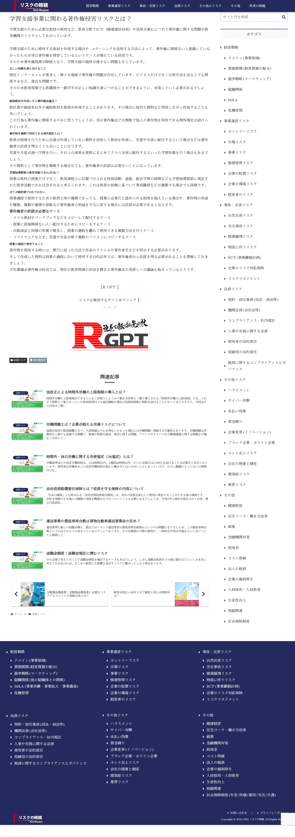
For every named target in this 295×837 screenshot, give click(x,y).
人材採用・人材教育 (244, 590)
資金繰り (235, 422)
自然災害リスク (240, 215)
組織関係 (235, 89)
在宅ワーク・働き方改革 (248, 516)
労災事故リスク (240, 226)
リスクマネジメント (244, 279)
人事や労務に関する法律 (248, 331)
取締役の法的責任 (242, 352)
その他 (229, 495)
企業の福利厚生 (240, 579)
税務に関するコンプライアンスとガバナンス (257, 366)
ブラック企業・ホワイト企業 (251, 443)
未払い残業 (237, 411)
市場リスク (237, 142)
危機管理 (235, 110)
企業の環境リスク (242, 184)
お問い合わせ (238, 813)
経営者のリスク (240, 195)
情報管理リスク (240, 163)
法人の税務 (237, 569)
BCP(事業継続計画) (245, 257)
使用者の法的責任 (242, 342)
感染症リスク (239, 474)
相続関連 (235, 611)
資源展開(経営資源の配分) (250, 68)
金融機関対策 (239, 537)
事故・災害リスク (238, 205)
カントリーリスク (242, 131)
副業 (231, 527)
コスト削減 (237, 558)
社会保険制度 (239, 621)
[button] (283, 17)
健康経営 (235, 506)
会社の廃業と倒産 (242, 464)
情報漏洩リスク (240, 236)
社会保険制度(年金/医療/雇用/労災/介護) (241, 795)
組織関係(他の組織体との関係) (39, 680)
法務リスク (20, 360)
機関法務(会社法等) (244, 310)
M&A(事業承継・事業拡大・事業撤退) (46, 686)
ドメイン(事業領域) (244, 58)
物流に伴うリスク (242, 247)
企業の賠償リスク (242, 173)
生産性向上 (237, 600)
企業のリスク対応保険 (246, 268)
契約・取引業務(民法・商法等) (253, 300)
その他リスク (235, 380)
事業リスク (237, 152)
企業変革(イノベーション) (250, 432)
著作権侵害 (40, 360)
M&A (233, 100)
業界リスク (237, 485)
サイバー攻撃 (239, 400)
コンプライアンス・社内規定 (251, 320)
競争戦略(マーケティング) (250, 79)
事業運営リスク (236, 121)
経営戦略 (231, 47)
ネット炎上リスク (242, 453)
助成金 (233, 548)
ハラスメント (239, 390)
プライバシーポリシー (274, 813)
